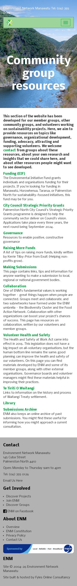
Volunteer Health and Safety (26, 335)
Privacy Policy (16, 535)
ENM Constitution (18, 531)
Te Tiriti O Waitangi (18, 388)
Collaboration (14, 286)
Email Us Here (13, 480)
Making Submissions (20, 267)
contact (9, 150)
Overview (12, 527)
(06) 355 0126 (19, 474)
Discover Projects (18, 496)
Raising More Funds (19, 248)
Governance (13, 233)
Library (9, 403)
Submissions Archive (20, 409)
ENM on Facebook (20, 511)
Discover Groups (18, 505)
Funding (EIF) (14, 174)
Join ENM (12, 500)
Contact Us (14, 540)
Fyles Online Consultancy (52, 577)
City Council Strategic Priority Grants (33, 205)
